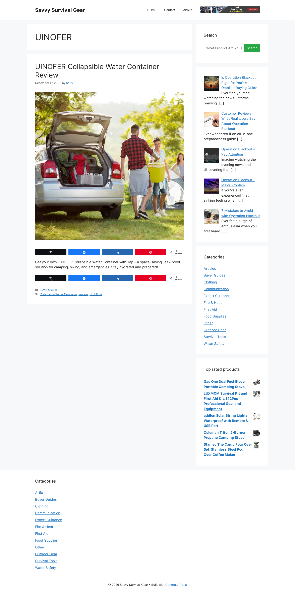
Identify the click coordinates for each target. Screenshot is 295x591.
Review (83, 294)
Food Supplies (215, 316)
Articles (210, 268)
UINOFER (96, 294)
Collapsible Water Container (58, 294)
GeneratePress (176, 585)
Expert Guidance (217, 296)
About (187, 10)
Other (208, 323)
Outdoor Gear (215, 330)
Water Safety (214, 344)
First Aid (210, 309)
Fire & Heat (213, 303)
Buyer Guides (49, 289)
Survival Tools (215, 337)
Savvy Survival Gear (60, 10)
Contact (169, 10)
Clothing (210, 282)
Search (252, 48)
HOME (151, 10)
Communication (216, 289)
